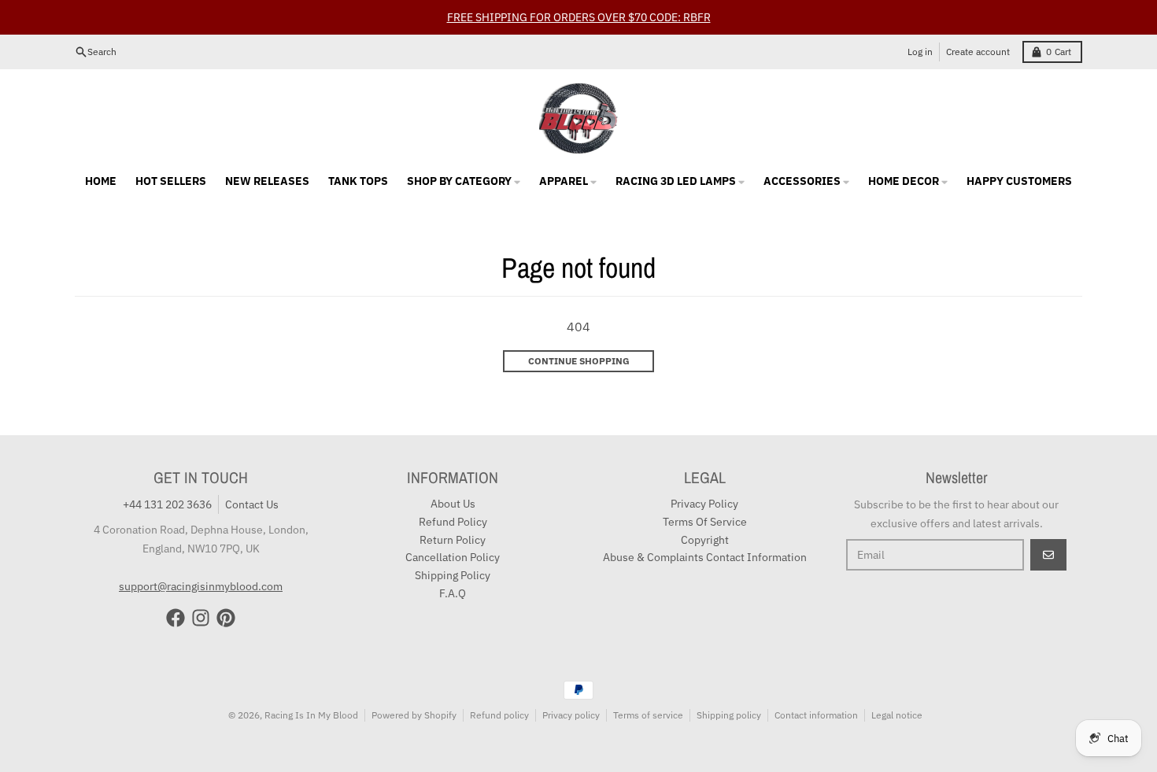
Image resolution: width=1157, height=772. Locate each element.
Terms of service (648, 715)
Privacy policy (571, 715)
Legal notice (896, 715)
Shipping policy (729, 715)
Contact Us (252, 504)
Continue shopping (579, 361)
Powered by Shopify (414, 715)
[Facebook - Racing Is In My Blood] (175, 617)
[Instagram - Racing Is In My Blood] (200, 617)
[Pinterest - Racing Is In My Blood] (225, 617)
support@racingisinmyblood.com (201, 586)
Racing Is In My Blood (311, 715)
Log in (920, 51)
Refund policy (499, 715)
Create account (978, 51)
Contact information (816, 715)
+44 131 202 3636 (167, 504)
